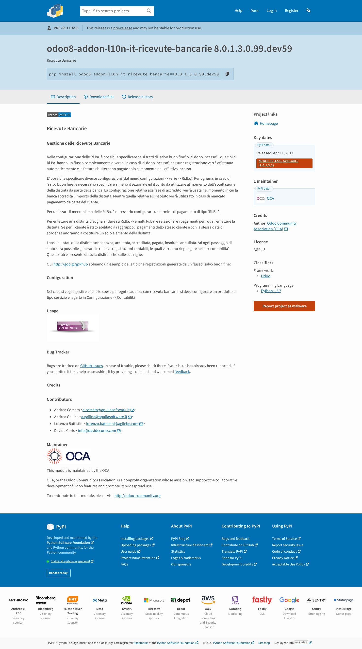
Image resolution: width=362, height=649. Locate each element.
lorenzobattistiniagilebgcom (112, 423)
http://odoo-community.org (138, 495)
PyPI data (263, 145)
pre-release (122, 28)
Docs (254, 10)
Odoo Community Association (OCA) (275, 226)
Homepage (269, 123)
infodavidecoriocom (97, 430)
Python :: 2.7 (271, 291)
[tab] (63, 97)
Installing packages (135, 538)
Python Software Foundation (68, 542)
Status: (70, 561)
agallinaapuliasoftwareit (104, 417)
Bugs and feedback (235, 538)
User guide (128, 551)
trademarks (140, 643)
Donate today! (58, 573)
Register (291, 10)
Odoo (265, 276)
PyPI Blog (178, 538)
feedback (182, 371)
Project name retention (138, 558)
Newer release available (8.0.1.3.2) (278, 163)
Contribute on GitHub (238, 545)
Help (238, 10)
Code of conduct (284, 551)
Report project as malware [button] (285, 306)
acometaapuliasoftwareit (106, 410)
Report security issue (287, 545)
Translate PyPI (232, 551)
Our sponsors (181, 564)
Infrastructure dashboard (190, 545)
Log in (272, 10)
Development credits (237, 564)
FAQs (124, 564)
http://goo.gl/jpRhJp (70, 264)
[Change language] (308, 10)
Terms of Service (284, 538)
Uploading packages (136, 545)
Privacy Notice (283, 558)
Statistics (178, 551)
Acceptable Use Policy (288, 564)
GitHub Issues (91, 365)
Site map (264, 643)
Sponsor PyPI (232, 558)
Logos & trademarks (186, 558)
